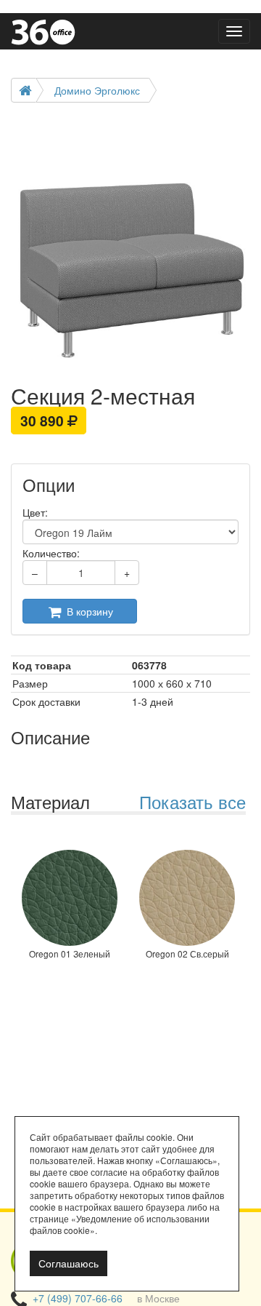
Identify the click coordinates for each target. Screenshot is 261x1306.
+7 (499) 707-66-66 (78, 1298)
